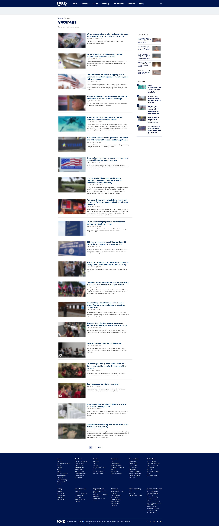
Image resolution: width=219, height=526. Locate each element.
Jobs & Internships (116, 495)
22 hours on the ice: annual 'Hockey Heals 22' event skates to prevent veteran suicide (106, 243)
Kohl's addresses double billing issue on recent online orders (144, 72)
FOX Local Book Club (81, 493)
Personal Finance (61, 495)
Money (59, 489)
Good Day (114, 459)
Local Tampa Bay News (63, 463)
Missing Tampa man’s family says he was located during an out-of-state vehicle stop (153, 109)
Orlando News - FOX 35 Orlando (99, 492)
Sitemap (59, 484)
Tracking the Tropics (80, 473)
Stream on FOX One (154, 489)
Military (60, 18)
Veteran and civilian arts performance (104, 343)
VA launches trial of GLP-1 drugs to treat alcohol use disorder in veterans (105, 55)
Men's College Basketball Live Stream (154, 503)
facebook (147, 521)
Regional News (98, 489)
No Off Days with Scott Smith (99, 468)
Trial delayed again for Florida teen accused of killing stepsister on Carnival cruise (144, 40)
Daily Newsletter (61, 482)
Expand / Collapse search (161, 3)
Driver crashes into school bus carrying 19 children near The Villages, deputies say (144, 56)
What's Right (132, 461)
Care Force (132, 477)
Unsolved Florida (61, 475)
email (160, 521)
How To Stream (151, 461)
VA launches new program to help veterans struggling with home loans (106, 223)
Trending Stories (79, 495)
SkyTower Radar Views (81, 461)
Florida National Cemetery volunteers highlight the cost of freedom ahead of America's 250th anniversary (104, 180)
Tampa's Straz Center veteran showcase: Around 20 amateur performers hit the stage (107, 324)
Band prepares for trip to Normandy (103, 384)
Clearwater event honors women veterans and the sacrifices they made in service (107, 159)
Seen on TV (60, 477)
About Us (114, 489)
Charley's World (115, 463)
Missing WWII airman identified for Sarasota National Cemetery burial (106, 405)
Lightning (95, 465)
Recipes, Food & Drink (135, 473)
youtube (157, 521)
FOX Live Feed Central (153, 471)
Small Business (61, 499)
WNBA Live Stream (152, 510)
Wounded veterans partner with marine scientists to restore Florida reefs (104, 118)
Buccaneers (96, 461)
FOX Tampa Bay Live (153, 475)
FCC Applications (115, 503)
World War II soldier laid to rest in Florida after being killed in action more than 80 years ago (108, 263)
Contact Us (114, 505)
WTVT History (114, 497)
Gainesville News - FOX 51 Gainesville (100, 495)
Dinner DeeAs (133, 465)
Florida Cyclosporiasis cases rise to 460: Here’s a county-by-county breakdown (154, 89)
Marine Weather (79, 467)
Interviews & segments (135, 495)
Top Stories (60, 461)
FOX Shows (78, 497)
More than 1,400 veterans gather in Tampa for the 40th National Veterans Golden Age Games (107, 138)
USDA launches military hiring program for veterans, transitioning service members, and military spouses (107, 76)
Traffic (112, 461)
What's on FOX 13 (80, 499)
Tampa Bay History (134, 475)
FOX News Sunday (62, 480)
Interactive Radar (79, 463)
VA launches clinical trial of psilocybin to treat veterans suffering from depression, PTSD (107, 35)
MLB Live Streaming (152, 497)
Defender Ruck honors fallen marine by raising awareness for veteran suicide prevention (108, 283)
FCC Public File (115, 501)
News (59, 459)
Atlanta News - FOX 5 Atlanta (99, 499)
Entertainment (80, 489)
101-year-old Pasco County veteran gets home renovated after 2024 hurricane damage (107, 97)
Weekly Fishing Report (99, 471)
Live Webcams (79, 465)
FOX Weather (78, 477)
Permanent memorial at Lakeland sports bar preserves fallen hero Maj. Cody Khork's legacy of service (107, 202)
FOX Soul (149, 469)
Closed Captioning (116, 499)
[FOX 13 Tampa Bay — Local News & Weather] (62, 4)
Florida (59, 465)
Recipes (113, 469)
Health (58, 469)
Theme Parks (132, 469)
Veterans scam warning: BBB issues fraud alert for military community (107, 425)
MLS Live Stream (151, 512)
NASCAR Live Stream (153, 499)
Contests (77, 501)
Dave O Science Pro (116, 473)
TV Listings (114, 493)
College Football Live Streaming (152, 494)
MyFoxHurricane (79, 475)
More (141, 4)
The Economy (61, 497)
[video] (72, 350)
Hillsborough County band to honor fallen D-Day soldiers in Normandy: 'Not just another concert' (107, 366)
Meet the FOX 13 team (117, 491)
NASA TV (149, 473)
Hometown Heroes (116, 465)
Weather (78, 459)
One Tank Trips (133, 467)
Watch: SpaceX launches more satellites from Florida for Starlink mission (144, 64)
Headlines (77, 491)
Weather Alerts (79, 469)
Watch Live (151, 459)
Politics (59, 471)
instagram (154, 521)
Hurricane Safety (79, 471)
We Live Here (134, 459)
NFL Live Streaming (152, 491)
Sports (95, 459)
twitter (150, 521)
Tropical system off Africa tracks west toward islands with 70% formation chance (154, 130)
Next (99, 447)
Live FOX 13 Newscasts (153, 463)
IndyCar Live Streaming (153, 501)
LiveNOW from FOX (152, 465)
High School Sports (98, 473)
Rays (94, 463)
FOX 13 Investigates (62, 473)
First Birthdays (115, 471)
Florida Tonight (133, 463)
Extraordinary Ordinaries (117, 467)
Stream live (132, 493)
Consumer (60, 467)
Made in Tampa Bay (134, 471)
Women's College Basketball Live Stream (153, 507)
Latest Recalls (61, 493)
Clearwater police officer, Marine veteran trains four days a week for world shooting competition (106, 305)
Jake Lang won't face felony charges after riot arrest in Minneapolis (144, 48)
